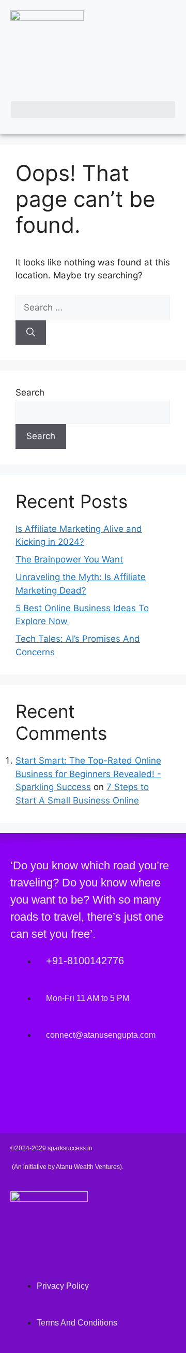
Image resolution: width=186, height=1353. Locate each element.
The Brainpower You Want (69, 559)
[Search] (31, 332)
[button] (93, 109)
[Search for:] (93, 307)
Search (30, 392)
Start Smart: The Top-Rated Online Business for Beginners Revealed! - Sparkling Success (88, 773)
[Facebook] (23, 1078)
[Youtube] (85, 1078)
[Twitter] (54, 1078)
